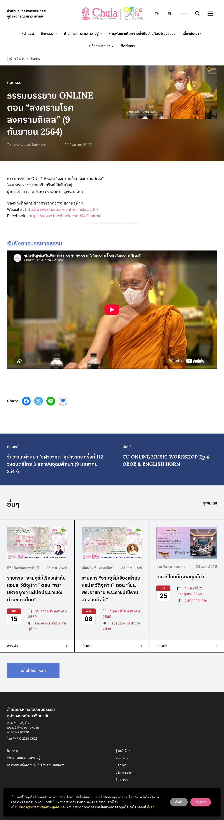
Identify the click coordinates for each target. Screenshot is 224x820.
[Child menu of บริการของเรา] (101, 46)
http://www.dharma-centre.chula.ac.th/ (61, 209)
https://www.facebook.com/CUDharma (65, 215)
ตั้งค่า (150, 807)
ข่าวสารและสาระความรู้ (23, 758)
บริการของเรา (125, 772)
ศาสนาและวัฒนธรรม (30, 145)
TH (157, 13)
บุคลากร (121, 765)
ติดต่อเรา (128, 46)
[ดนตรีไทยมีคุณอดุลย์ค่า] (186, 543)
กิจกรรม (12, 750)
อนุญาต (201, 802)
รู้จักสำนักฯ (123, 750)
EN (170, 13)
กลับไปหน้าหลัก (33, 670)
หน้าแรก (27, 33)
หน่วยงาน (122, 758)
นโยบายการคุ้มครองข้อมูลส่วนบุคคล (35, 807)
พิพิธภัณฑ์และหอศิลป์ (23, 568)
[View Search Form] (197, 13)
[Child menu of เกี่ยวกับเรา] (192, 33)
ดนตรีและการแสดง (170, 566)
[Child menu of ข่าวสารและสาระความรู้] (83, 33)
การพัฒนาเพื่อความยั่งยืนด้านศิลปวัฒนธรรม (142, 33)
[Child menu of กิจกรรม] (48, 33)
